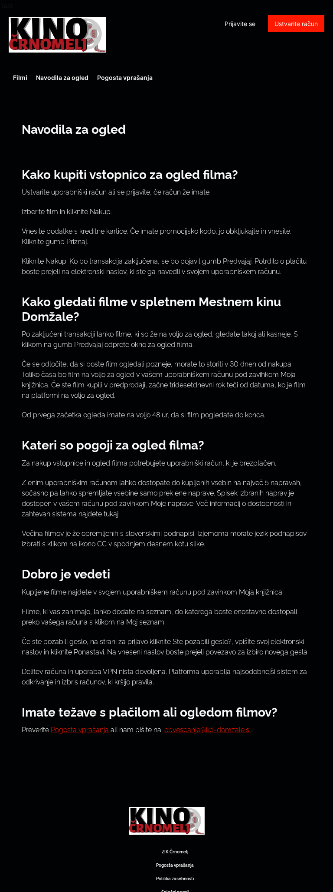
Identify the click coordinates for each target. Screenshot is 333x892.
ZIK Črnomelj (175, 851)
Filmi (20, 77)
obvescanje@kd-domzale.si (207, 729)
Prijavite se (240, 23)
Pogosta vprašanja (125, 77)
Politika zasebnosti (175, 878)
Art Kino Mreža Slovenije (57, 35)
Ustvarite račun (296, 23)
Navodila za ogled (62, 77)
